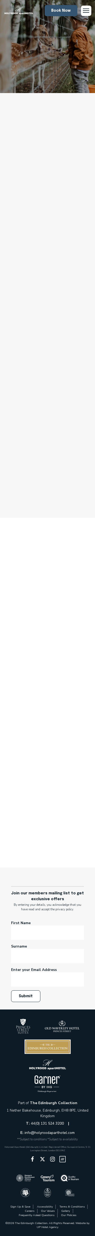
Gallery (65, 1211)
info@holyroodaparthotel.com (50, 1132)
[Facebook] (32, 1159)
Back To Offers (47, 174)
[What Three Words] (62, 1159)
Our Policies (68, 1215)
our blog (55, 466)
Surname (19, 946)
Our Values (48, 1211)
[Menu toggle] (86, 11)
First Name (21, 922)
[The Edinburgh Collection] (18, 11)
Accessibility (45, 1207)
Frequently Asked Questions (36, 1215)
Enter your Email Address (34, 969)
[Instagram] (52, 1159)
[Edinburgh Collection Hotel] (23, 1026)
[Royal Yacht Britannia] (40, 449)
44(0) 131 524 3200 (48, 1123)
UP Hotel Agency (47, 1227)
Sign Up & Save (20, 1207)
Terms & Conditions (72, 1207)
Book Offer (22, 491)
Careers (29, 1211)
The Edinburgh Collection (53, 1102)
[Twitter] (42, 1159)
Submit (26, 996)
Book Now (60, 10)
